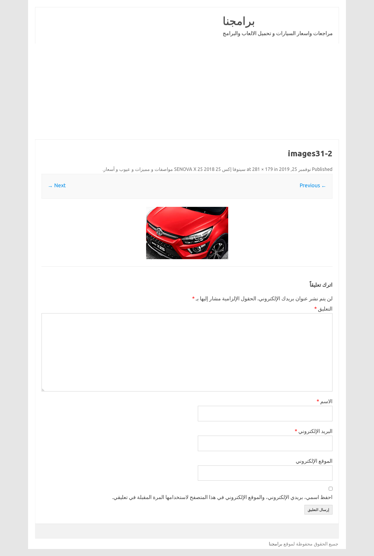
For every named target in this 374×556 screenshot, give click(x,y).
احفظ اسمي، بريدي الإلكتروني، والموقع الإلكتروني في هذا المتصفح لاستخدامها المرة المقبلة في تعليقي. (222, 497)
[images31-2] (187, 233)
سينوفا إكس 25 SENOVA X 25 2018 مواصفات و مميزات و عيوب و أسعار (174, 169)
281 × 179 (262, 169)
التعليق (323, 308)
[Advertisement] (187, 91)
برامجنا (239, 21)
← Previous (312, 185)
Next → (57, 185)
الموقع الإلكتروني (314, 461)
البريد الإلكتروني (314, 431)
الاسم (324, 401)
